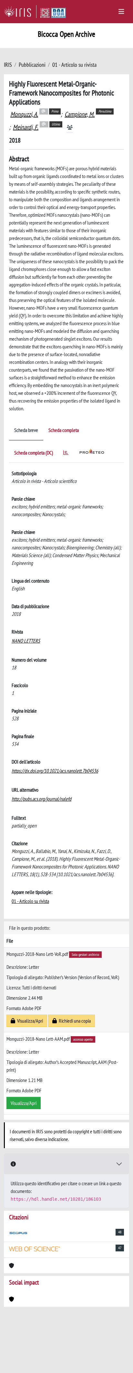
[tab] (66, 454)
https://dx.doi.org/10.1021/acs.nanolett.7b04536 (55, 770)
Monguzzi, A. (24, 114)
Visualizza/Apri (29, 1020)
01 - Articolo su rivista (74, 64)
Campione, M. (80, 114)
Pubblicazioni (32, 64)
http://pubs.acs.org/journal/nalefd (41, 799)
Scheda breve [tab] (26, 430)
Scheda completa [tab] (63, 430)
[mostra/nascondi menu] (121, 11)
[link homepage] (20, 11)
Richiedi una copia (74, 1020)
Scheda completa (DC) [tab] (33, 452)
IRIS (8, 64)
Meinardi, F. (25, 127)
